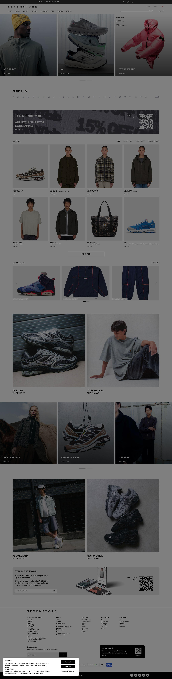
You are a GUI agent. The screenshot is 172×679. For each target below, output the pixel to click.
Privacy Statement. (37, 673)
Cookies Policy (9, 669)
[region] (41, 667)
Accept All (68, 661)
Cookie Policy (24, 673)
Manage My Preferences (68, 671)
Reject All (68, 666)
